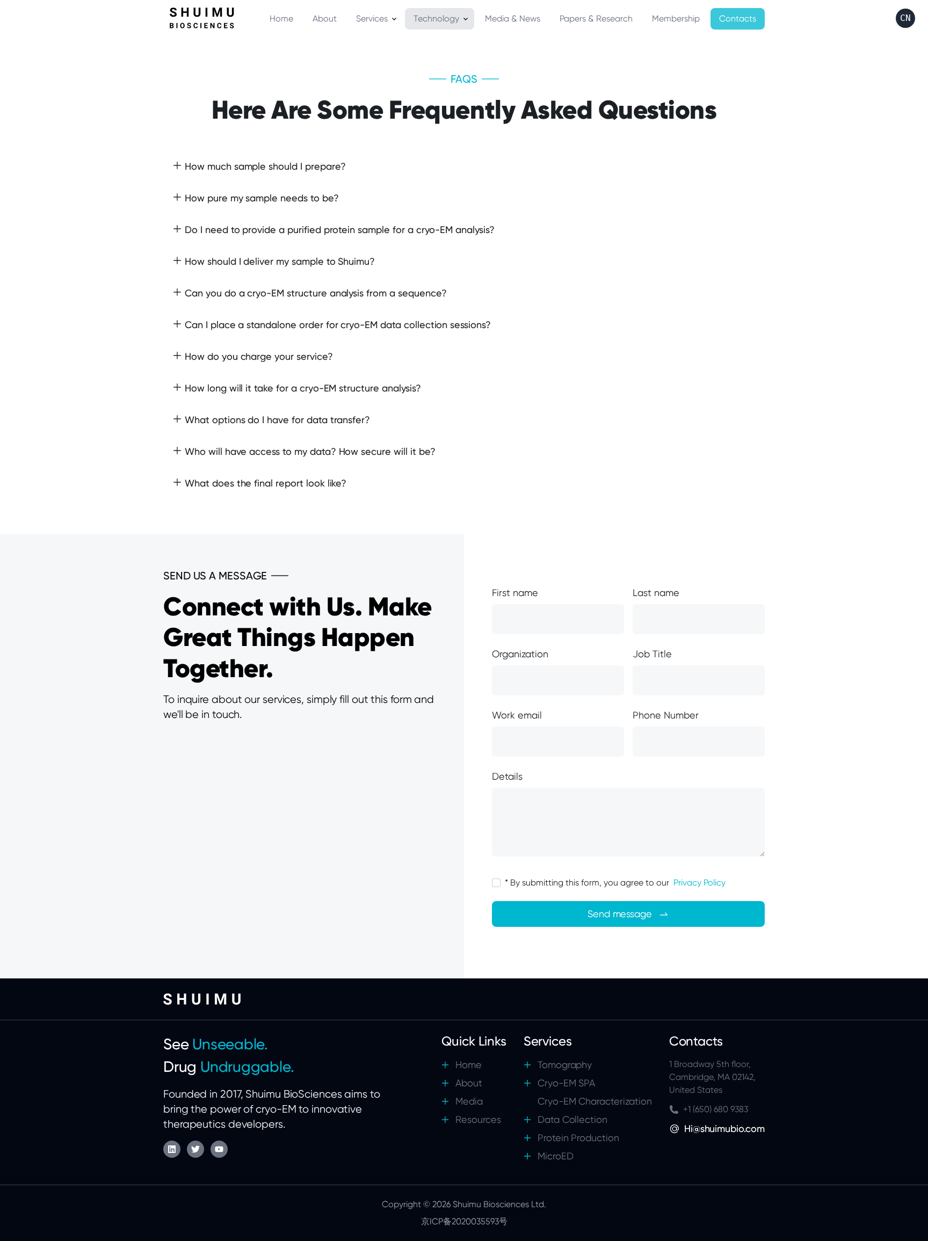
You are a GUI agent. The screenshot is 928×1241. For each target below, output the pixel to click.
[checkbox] (496, 882)
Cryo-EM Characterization (595, 1101)
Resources (478, 1119)
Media (469, 1101)
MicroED (556, 1156)
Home (468, 1064)
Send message (620, 913)
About (468, 1082)
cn (905, 18)
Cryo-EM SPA (567, 1082)
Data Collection (572, 1119)
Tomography (565, 1064)
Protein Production (578, 1137)
